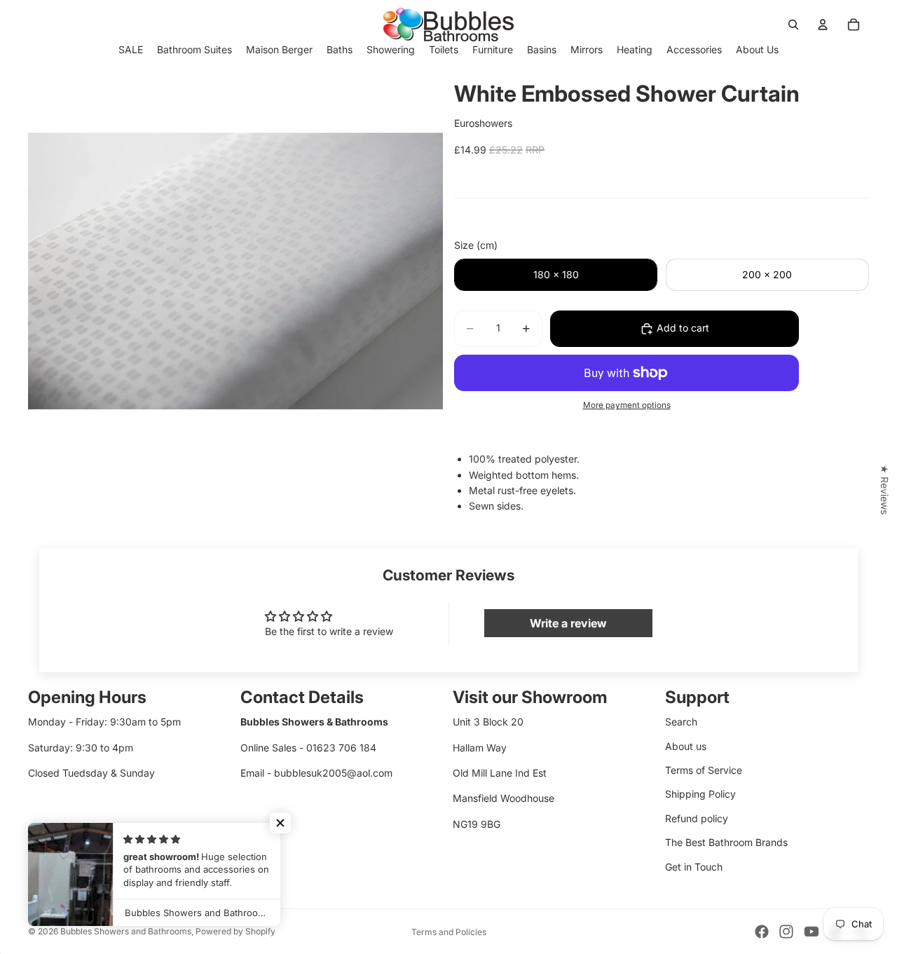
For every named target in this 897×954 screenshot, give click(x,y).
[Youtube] (811, 931)
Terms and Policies (448, 932)
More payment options (627, 405)
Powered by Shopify (235, 931)
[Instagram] (786, 931)
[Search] (793, 24)
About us (685, 746)
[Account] (822, 24)
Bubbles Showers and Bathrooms (125, 931)
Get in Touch (694, 867)
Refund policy (696, 818)
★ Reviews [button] (885, 490)
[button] (280, 822)
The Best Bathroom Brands (726, 842)
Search (681, 722)
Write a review (568, 623)
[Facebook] (761, 931)
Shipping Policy (700, 794)
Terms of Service (703, 770)
